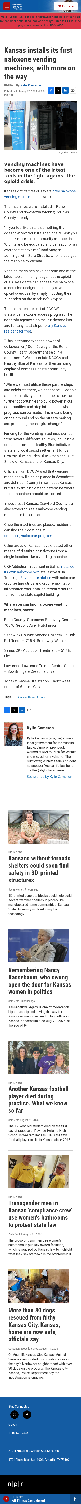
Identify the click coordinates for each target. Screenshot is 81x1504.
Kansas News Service (32, 697)
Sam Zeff (13, 1001)
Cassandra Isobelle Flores (23, 1348)
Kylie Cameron (31, 85)
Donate (68, 6)
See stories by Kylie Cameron (49, 776)
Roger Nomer (15, 889)
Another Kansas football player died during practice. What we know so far (38, 1099)
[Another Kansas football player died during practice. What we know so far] (38, 1057)
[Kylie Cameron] (13, 734)
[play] (6, 1499)
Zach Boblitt (15, 1234)
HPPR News (15, 852)
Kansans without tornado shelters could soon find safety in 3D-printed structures (39, 869)
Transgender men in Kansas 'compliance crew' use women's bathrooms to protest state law (40, 1213)
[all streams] (75, 1499)
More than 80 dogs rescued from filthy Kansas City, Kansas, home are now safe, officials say (34, 1325)
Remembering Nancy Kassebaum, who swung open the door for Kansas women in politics (39, 980)
